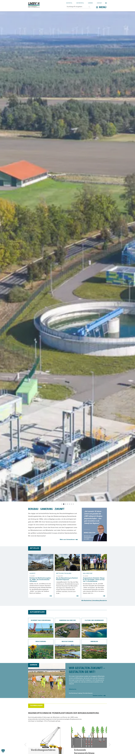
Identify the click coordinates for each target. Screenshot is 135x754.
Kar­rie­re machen (98, 695)
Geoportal (69, 3)
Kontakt (99, 3)
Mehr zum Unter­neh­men (67, 539)
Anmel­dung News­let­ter (100, 600)
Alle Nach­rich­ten (86, 600)
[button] (101, 7)
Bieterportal (80, 3)
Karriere (90, 3)
